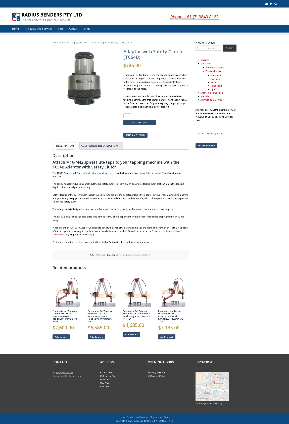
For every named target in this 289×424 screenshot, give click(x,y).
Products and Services (38, 29)
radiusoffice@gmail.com (69, 375)
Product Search (205, 42)
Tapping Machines (79, 42)
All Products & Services (130, 254)
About (73, 29)
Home (16, 29)
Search (229, 47)
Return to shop (206, 145)
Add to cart (139, 122)
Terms (86, 29)
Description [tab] (65, 146)
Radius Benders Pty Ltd (51, 15)
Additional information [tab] (99, 146)
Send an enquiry (135, 135)
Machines (64, 42)
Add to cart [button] (61, 336)
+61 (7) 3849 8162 (64, 372)
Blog (61, 29)
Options (94, 42)
